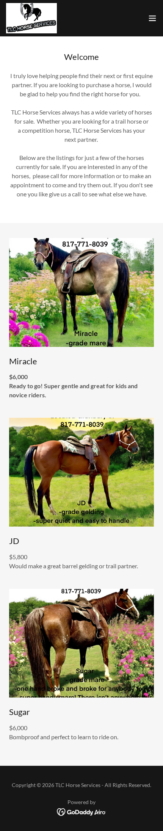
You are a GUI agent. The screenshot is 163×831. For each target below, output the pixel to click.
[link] (31, 18)
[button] (152, 18)
